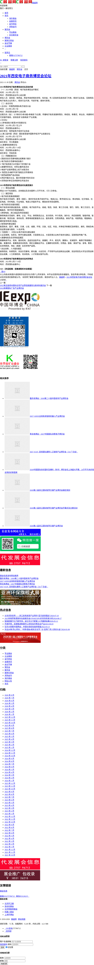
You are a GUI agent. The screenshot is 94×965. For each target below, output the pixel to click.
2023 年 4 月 (9, 805)
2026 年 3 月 (9, 709)
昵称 (2, 958)
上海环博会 (9, 915)
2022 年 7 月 (9, 830)
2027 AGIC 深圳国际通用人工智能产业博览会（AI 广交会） (54, 452)
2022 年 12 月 (10, 816)
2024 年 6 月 (9, 767)
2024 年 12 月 (10, 750)
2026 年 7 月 (9, 698)
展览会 (7, 29)
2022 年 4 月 (9, 839)
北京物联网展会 (11, 909)
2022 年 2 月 (9, 844)
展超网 (35, 3)
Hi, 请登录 (4, 60)
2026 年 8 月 (9, 695)
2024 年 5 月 (9, 770)
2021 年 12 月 (10, 850)
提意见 (7, 53)
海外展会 (13, 18)
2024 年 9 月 (9, 759)
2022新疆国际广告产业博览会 (12, 288)
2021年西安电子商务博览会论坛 (25, 76)
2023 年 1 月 (9, 814)
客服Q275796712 (15, 55)
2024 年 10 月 (10, 756)
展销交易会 (9, 40)
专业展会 (13, 32)
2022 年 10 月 (10, 822)
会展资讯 (13, 21)
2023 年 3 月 (9, 808)
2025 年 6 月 (9, 734)
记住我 (10, 947)
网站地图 (21, 919)
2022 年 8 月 (9, 828)
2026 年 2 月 (9, 712)
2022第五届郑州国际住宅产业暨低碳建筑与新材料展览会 (23, 285)
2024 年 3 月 (9, 775)
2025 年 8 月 (9, 728)
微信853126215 (22, 896)
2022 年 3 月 (9, 841)
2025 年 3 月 (9, 742)
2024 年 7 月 (9, 764)
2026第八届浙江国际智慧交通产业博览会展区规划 (50, 490)
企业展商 (8, 46)
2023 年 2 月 (9, 811)
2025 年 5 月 (9, 737)
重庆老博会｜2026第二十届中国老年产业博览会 (49, 398)
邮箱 (2, 961)
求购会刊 (13, 27)
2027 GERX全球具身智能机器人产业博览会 (47, 416)
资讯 (6, 16)
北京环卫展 (9, 904)
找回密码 (24, 60)
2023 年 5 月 (9, 803)
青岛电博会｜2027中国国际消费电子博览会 (47, 434)
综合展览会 (13, 35)
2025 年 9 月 (9, 725)
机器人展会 (9, 912)
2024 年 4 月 (9, 772)
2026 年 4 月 (9, 706)
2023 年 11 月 (10, 786)
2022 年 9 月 (9, 825)
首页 (6, 13)
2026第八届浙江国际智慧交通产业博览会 (46, 526)
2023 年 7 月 (9, 797)
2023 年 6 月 (9, 800)
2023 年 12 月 (10, 783)
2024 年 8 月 (9, 761)
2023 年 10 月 (10, 789)
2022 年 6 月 (9, 833)
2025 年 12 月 (10, 717)
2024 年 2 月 (9, 778)
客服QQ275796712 (8, 896)
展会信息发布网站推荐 (9, 576)
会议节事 (8, 43)
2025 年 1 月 (9, 748)
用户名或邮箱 (5, 941)
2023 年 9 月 (9, 792)
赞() (2, 272)
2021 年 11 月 (10, 852)
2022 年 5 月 (9, 836)
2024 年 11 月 (10, 753)
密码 (9, 944)
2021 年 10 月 (10, 855)
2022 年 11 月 (10, 819)
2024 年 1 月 (9, 781)
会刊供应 (13, 24)
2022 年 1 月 (9, 847)
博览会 (7, 38)
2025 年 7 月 (9, 731)
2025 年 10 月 (10, 723)
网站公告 (8, 681)
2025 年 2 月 (9, 745)
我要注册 (14, 60)
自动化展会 (9, 906)
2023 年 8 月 (9, 794)
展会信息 (3, 891)
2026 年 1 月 (9, 714)
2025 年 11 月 (10, 720)
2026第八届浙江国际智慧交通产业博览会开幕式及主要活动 (53, 508)
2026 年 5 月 (9, 703)
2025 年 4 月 (9, 739)
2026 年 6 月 (9, 701)
